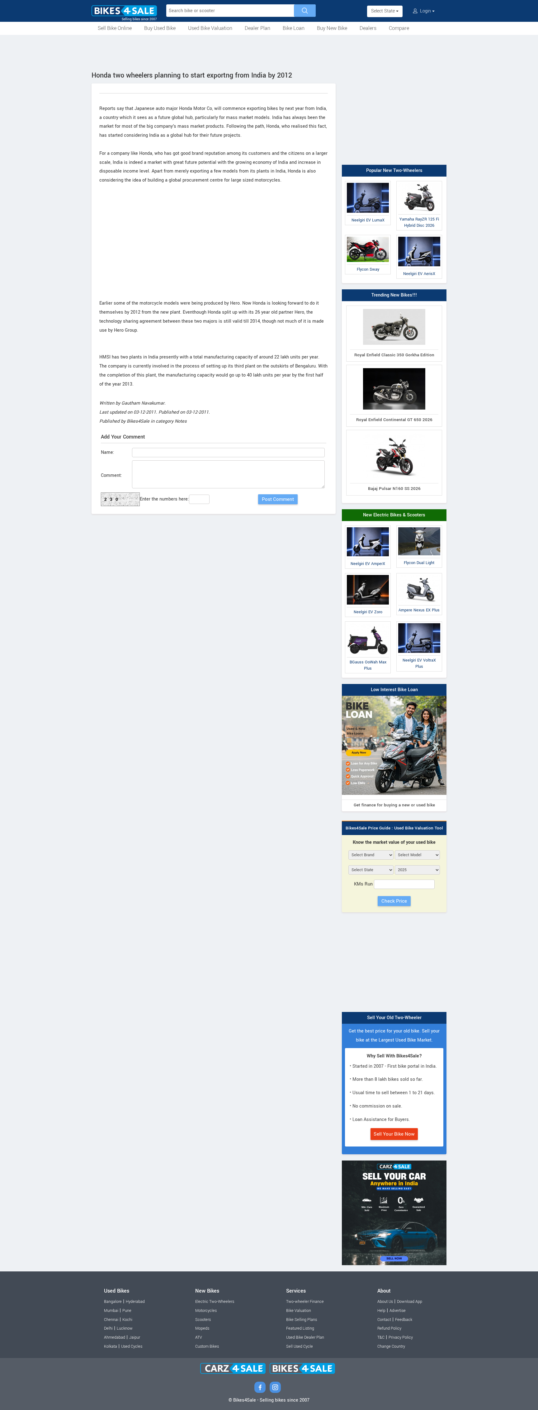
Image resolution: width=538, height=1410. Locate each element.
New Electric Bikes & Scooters (394, 515)
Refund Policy (389, 1328)
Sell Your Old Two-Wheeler (394, 1017)
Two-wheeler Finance (305, 1301)
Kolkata (110, 1346)
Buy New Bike (332, 28)
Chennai (111, 1319)
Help (381, 1310)
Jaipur (134, 1337)
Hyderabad (135, 1301)
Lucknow (125, 1328)
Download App (409, 1301)
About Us (385, 1301)
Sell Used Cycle (299, 1346)
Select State (383, 11)
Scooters (203, 1319)
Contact (384, 1319)
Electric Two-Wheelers (214, 1301)
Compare (399, 28)
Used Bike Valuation (210, 28)
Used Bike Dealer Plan (305, 1337)
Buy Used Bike (160, 28)
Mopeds (202, 1328)
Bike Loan (293, 28)
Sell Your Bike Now (394, 1134)
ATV (198, 1337)
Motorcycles (206, 1310)
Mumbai (111, 1310)
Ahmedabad (114, 1337)
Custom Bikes (207, 1346)
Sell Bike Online (115, 28)
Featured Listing (300, 1328)
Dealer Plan (257, 28)
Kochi (127, 1319)
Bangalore (113, 1301)
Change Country (391, 1346)
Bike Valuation (298, 1310)
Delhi (108, 1328)
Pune (126, 1310)
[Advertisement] (269, 52)
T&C (381, 1337)
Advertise (397, 1310)
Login (425, 11)
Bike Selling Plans (301, 1319)
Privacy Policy (401, 1337)
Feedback (403, 1319)
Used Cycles (131, 1346)
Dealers (368, 28)
